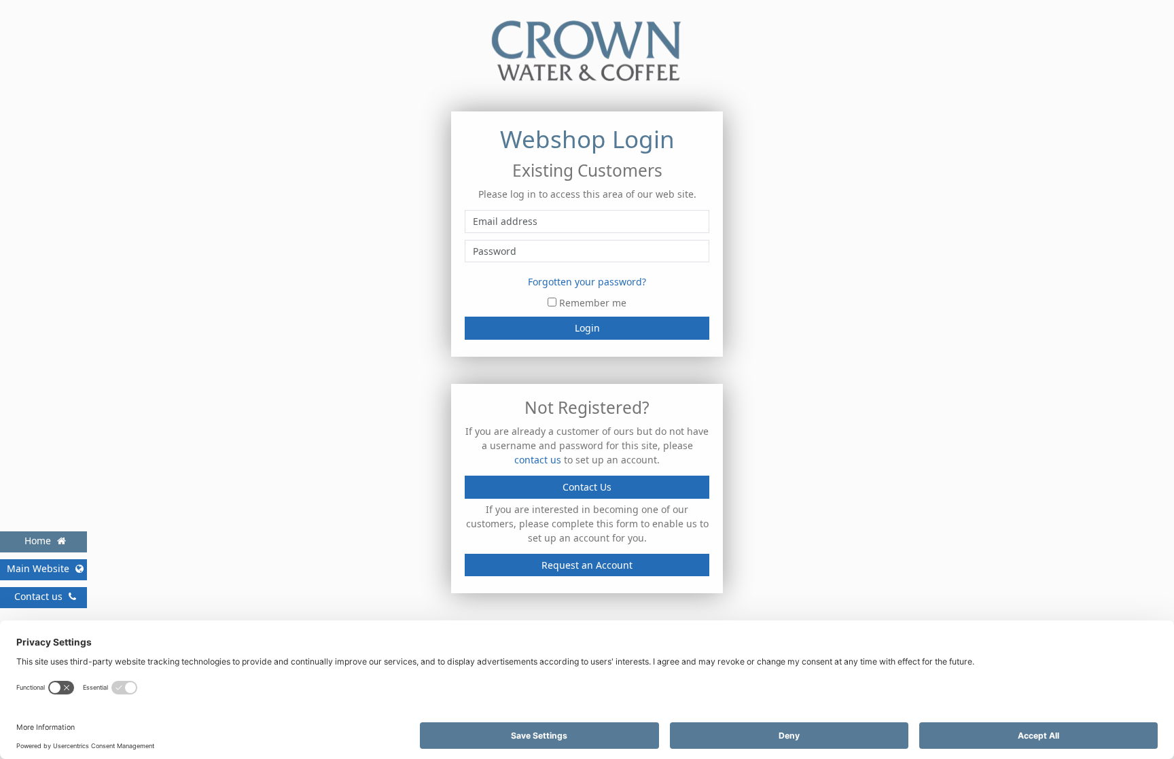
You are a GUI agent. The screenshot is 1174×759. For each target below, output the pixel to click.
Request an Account (587, 565)
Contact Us (587, 486)
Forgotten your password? (587, 281)
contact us (537, 459)
